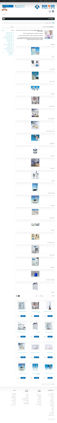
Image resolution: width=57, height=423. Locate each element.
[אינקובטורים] (35, 261)
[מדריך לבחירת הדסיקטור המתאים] (35, 305)
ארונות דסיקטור (51, 106)
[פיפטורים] (35, 175)
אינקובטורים (52, 267)
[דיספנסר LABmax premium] (48, 305)
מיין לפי (53, 295)
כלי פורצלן (52, 397)
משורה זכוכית (52, 412)
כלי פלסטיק (52, 400)
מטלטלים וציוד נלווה (51, 118)
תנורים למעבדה (51, 255)
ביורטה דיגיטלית (51, 81)
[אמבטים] (35, 51)
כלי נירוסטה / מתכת (51, 394)
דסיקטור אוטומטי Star (22, 311)
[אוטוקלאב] (35, 286)
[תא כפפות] (35, 224)
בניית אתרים (49, 419)
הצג (40, 295)
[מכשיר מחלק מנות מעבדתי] (35, 125)
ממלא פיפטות (52, 143)
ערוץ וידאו (14, 399)
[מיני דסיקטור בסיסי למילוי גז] (35, 346)
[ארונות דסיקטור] (35, 100)
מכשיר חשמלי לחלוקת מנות (21, 352)
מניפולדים (27, 394)
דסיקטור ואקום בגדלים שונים (21, 332)
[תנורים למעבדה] (35, 249)
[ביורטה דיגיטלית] (35, 75)
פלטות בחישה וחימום (51, 193)
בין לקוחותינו (14, 394)
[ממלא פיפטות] (35, 137)
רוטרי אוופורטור (9, 47)
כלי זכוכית (52, 393)
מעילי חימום (9, 40)
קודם (53, 384)
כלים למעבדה (50, 390)
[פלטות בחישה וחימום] (35, 187)
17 (44, 384)
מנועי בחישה (39, 401)
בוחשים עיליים (52, 69)
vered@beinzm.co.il (19, 7)
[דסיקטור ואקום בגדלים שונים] (21, 326)
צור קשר (14, 403)
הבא (42, 384)
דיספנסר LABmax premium (48, 311)
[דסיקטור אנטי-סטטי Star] (48, 326)
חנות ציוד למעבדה (13, 404)
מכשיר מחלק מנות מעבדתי (50, 131)
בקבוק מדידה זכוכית (51, 415)
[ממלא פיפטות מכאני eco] (48, 367)
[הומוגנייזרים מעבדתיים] (35, 237)
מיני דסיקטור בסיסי (50, 352)
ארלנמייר (52, 406)
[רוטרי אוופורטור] (35, 212)
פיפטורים (52, 180)
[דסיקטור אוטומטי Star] (21, 305)
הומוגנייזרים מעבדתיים (50, 242)
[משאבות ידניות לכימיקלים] (35, 274)
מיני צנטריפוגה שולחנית (22, 373)
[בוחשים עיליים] (35, 63)
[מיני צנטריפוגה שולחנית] (21, 367)
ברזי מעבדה (52, 396)
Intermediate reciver (25, 398)
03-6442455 (20, 5)
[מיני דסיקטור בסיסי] (48, 346)
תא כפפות (52, 230)
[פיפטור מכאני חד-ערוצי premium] (35, 367)
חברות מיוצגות (14, 400)
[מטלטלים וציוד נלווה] (35, 113)
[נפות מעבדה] (35, 162)
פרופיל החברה (14, 393)
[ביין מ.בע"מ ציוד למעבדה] (44, 6)
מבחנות (52, 409)
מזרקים (53, 411)
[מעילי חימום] (35, 150)
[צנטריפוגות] (35, 199)
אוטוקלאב (52, 292)
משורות (53, 408)
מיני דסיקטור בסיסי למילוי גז (35, 352)
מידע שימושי (14, 396)
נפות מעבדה (52, 168)
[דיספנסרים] (35, 88)
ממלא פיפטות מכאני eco (49, 373)
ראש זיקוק (27, 397)
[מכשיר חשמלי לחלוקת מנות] (21, 346)
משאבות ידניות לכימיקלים (50, 279)
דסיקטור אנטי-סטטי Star (49, 332)
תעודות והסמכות (13, 397)
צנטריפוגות (52, 205)
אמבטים (53, 56)
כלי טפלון (52, 399)
